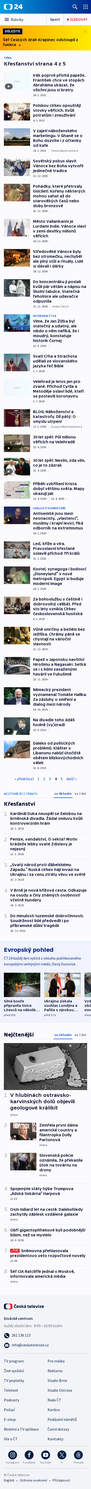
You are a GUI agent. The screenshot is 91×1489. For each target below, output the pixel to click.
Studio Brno (57, 1380)
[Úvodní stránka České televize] (24, 1306)
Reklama (55, 1370)
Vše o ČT (11, 1438)
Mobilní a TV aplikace (21, 1429)
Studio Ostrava (60, 1390)
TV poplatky (14, 1380)
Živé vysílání (14, 1370)
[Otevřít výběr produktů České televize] (85, 6)
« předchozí (24, 778)
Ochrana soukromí (33, 1480)
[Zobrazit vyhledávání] (75, 6)
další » (71, 778)
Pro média (56, 1361)
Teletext (11, 1390)
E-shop (10, 1419)
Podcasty (11, 1399)
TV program (14, 1361)
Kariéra (54, 1409)
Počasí (9, 1409)
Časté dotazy (58, 1429)
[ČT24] (13, 7)
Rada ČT (54, 1399)
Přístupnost (61, 1480)
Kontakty (55, 1438)
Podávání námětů (62, 1419)
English (9, 1480)
